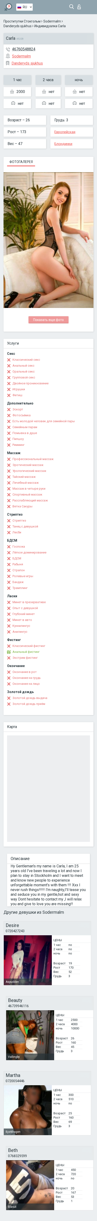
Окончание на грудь (26, 678)
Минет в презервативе (29, 602)
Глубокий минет (23, 614)
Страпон (18, 570)
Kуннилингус (21, 626)
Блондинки (63, 144)
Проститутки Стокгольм (22, 21)
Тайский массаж (24, 477)
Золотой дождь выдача (29, 698)
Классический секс (26, 359)
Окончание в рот (24, 672)
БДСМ (16, 558)
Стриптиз (19, 520)
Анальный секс (23, 365)
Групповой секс (23, 377)
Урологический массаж (29, 471)
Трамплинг (20, 588)
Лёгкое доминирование (29, 552)
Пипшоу (18, 439)
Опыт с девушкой (25, 608)
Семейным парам (24, 427)
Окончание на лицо (26, 683)
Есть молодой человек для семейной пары (43, 421)
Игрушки (18, 389)
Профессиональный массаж (32, 459)
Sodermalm (52, 21)
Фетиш (17, 395)
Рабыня (17, 564)
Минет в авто (22, 620)
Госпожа (18, 546)
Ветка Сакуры (22, 506)
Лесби (16, 532)
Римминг (18, 445)
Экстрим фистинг (25, 657)
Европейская (64, 132)
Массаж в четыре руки (28, 488)
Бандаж (18, 582)
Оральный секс (23, 371)
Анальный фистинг (26, 652)
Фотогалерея (21, 162)
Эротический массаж (27, 465)
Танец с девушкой (25, 526)
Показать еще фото (48, 320)
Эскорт (17, 409)
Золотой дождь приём (28, 704)
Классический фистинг (28, 646)
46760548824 (23, 49)
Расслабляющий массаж (30, 500)
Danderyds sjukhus (18, 26)
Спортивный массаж (27, 494)
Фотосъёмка (21, 415)
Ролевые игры (22, 576)
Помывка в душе (24, 433)
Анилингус (19, 631)
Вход (80, 5)
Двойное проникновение (30, 383)
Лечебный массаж (25, 482)
